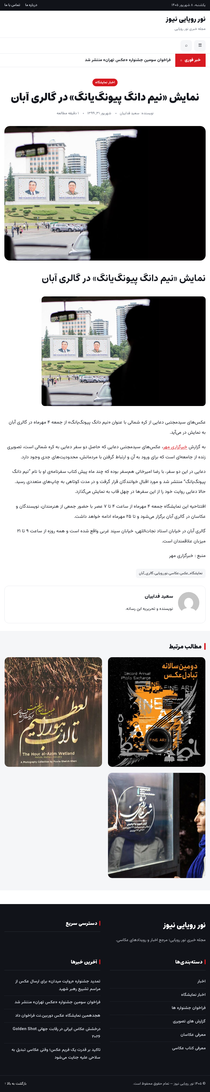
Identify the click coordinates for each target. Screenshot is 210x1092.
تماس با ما (12, 5)
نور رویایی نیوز (186, 19)
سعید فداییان (129, 113)
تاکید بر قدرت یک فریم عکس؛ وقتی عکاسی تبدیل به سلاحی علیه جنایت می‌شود (55, 1054)
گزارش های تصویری (189, 1021)
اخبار (201, 981)
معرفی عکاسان (193, 1035)
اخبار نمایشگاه (105, 82)
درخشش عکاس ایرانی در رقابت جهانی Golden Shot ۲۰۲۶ (56, 1033)
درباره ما (31, 5)
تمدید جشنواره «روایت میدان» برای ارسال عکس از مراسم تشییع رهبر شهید (57, 985)
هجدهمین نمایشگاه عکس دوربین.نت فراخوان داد (128, 60)
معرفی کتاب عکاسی (189, 1048)
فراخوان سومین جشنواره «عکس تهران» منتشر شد (57, 1002)
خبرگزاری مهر (175, 447)
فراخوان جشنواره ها (189, 1008)
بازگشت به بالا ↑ (15, 1084)
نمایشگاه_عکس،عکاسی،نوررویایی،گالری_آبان (171, 573)
